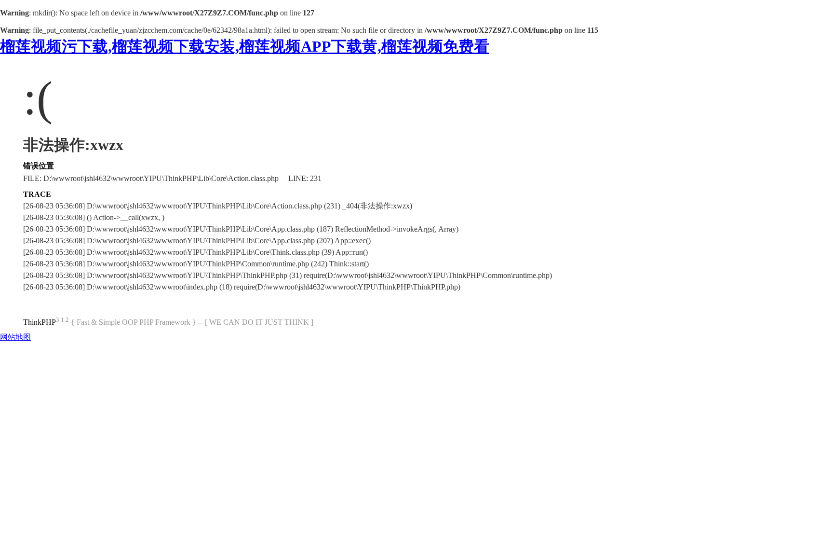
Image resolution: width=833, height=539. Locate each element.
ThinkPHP (39, 322)
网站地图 (15, 337)
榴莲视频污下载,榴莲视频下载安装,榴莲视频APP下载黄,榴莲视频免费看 (244, 46)
